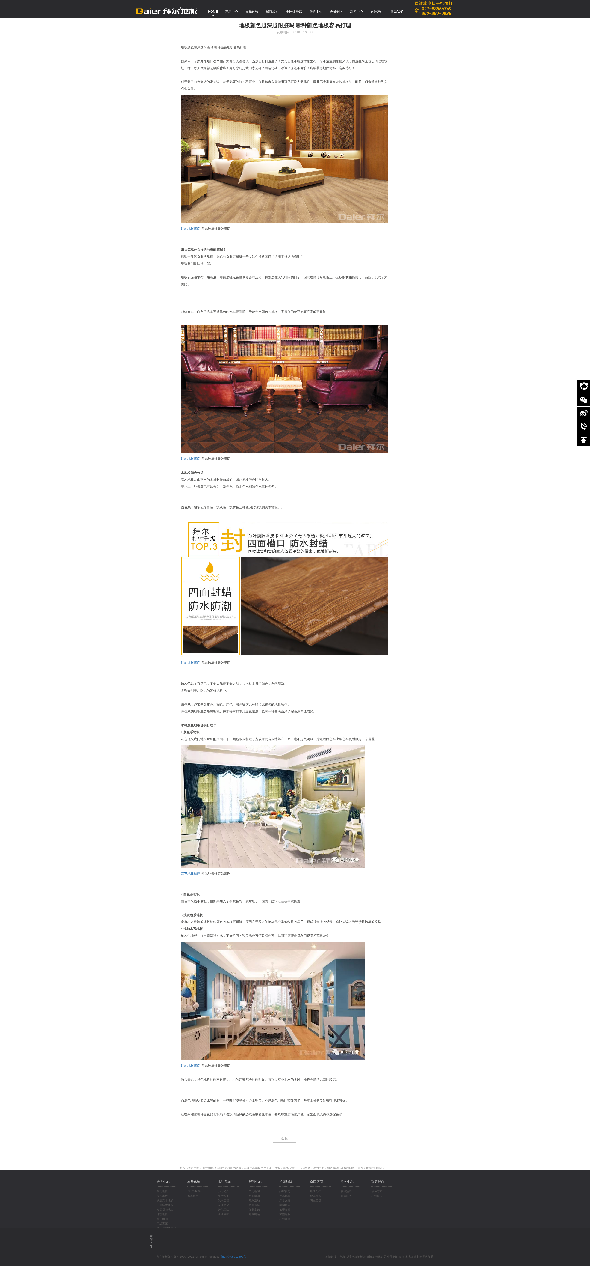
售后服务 (346, 1195)
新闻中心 (255, 1182)
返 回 (284, 1138)
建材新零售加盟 (423, 1256)
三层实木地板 (165, 1205)
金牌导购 (315, 1195)
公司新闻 (254, 1191)
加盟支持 (284, 1209)
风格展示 (192, 1195)
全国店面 (316, 1182)
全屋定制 (392, 1256)
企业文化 (223, 1205)
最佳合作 (315, 1191)
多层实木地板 (165, 1200)
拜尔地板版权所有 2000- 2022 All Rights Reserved (188, 1256)
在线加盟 (284, 1219)
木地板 (409, 1256)
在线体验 (193, 1182)
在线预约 (346, 1191)
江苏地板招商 (190, 229)
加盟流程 (284, 1214)
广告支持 (284, 1200)
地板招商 (369, 1256)
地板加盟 (345, 1256)
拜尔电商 (162, 1219)
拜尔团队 (223, 1209)
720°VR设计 (195, 1191)
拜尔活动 (254, 1200)
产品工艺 (162, 1223)
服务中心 (347, 1182)
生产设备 (223, 1195)
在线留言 (376, 1195)
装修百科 (254, 1205)
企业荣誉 (223, 1214)
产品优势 (284, 1195)
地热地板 (162, 1214)
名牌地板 (357, 1256)
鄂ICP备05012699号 (233, 1256)
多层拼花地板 (165, 1209)
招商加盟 (285, 1182)
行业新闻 (254, 1195)
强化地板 (162, 1191)
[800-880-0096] (583, 426)
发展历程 (223, 1200)
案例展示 (284, 1205)
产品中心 (163, 1182)
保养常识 (254, 1209)
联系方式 (376, 1191)
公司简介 (223, 1191)
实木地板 (162, 1195)
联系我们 (377, 1182)
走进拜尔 (224, 1182)
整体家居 (380, 1256)
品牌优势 (284, 1191)
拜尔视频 (254, 1214)
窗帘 (401, 1256)
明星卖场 (315, 1200)
